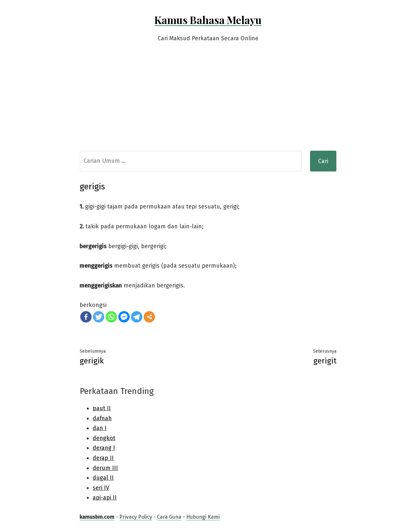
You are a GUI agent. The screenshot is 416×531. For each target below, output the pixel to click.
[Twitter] (98, 316)
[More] (149, 316)
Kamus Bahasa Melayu (208, 20)
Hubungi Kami (203, 517)
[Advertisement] (208, 102)
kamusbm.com (97, 517)
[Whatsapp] (111, 316)
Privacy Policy (135, 517)
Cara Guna (169, 517)
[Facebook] (86, 316)
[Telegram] (136, 316)
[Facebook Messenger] (124, 316)
